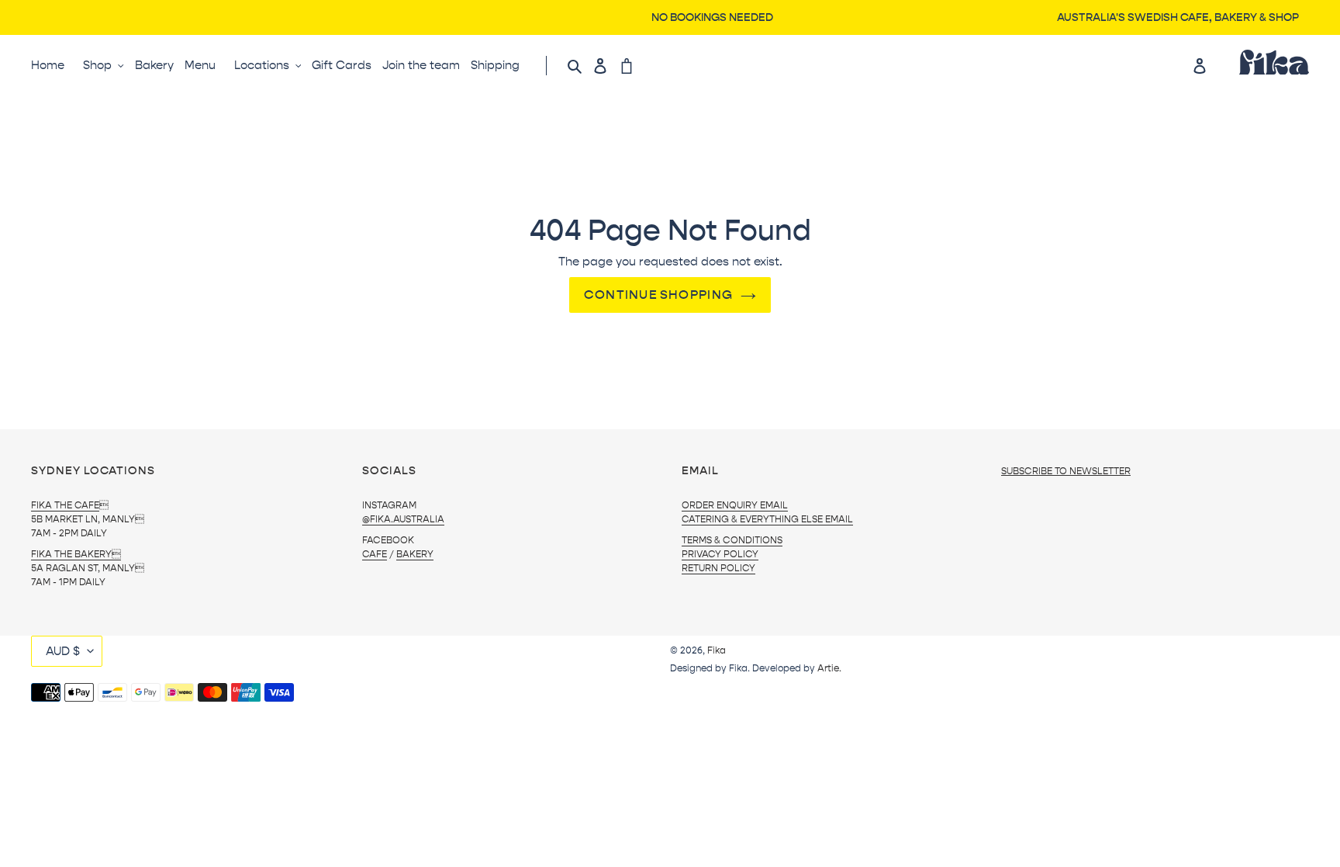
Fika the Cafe (65, 505)
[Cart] (630, 65)
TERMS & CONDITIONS (732, 540)
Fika (716, 650)
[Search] (575, 65)
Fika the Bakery (76, 554)
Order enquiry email (735, 505)
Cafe (374, 554)
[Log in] (604, 65)
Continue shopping (658, 294)
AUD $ (63, 651)
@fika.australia (403, 519)
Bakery (414, 554)
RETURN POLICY (718, 568)
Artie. (829, 668)
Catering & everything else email (767, 519)
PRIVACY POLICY (720, 554)
